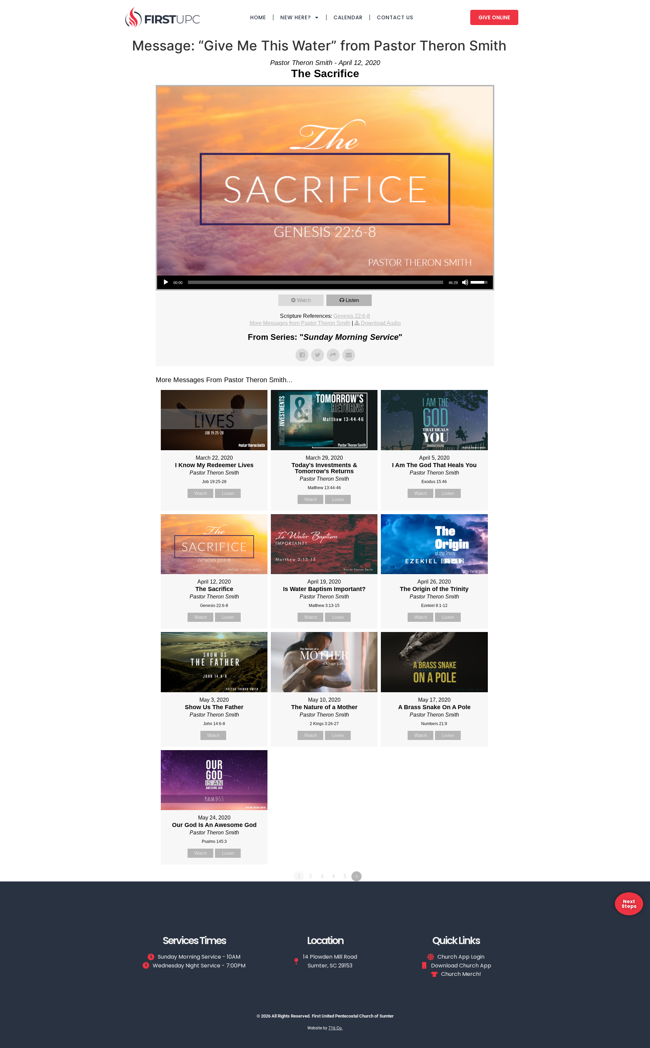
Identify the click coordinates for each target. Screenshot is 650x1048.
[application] (325, 282)
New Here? (295, 17)
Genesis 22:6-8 (351, 316)
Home (258, 17)
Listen (352, 300)
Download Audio (381, 323)
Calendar (348, 17)
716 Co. (335, 1028)
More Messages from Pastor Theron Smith (300, 323)
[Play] (165, 282)
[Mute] (465, 282)
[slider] (315, 282)
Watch (304, 300)
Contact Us (395, 17)
